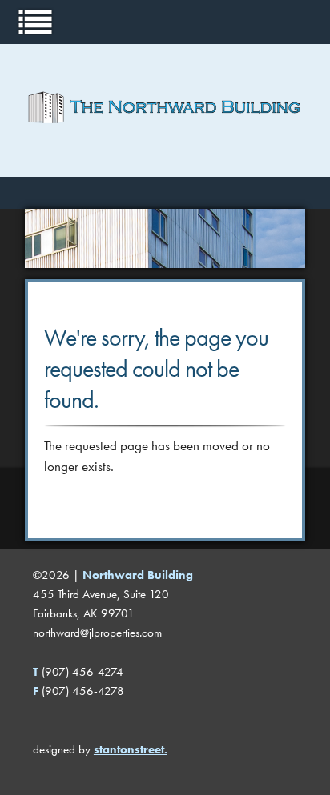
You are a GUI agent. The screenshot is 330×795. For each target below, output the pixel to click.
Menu (35, 21)
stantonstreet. (130, 749)
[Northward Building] (165, 148)
